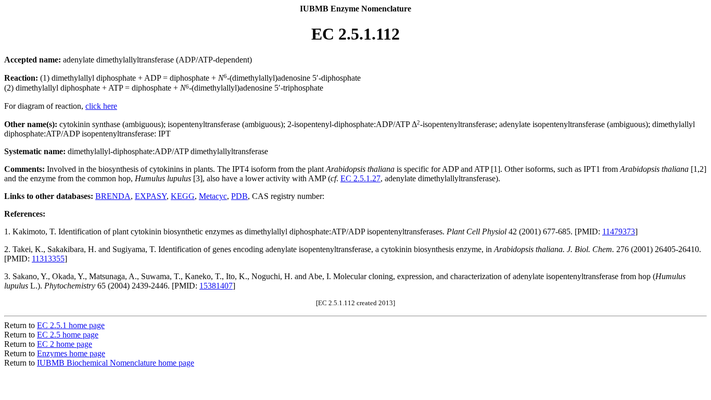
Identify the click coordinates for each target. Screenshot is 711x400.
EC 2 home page (64, 344)
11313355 (48, 258)
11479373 (618, 231)
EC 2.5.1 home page (71, 325)
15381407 (216, 285)
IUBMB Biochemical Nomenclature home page (115, 362)
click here (101, 106)
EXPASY (151, 196)
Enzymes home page (71, 353)
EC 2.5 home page (67, 334)
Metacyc (213, 196)
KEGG (183, 196)
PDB (239, 196)
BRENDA (113, 196)
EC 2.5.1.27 (360, 178)
